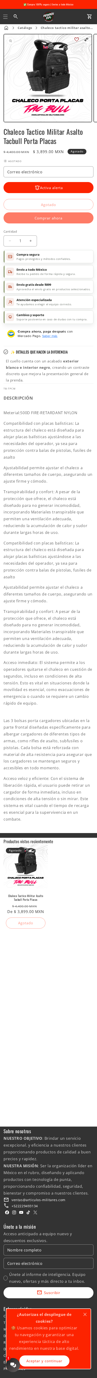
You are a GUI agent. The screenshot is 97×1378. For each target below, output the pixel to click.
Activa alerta (51, 187)
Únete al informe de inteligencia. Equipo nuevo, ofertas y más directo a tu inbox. (47, 1278)
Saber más (49, 336)
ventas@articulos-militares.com (38, 1200)
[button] (5, 17)
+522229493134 (25, 1206)
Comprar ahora (48, 218)
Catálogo (25, 28)
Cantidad (10, 231)
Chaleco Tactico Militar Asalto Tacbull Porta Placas (25, 897)
